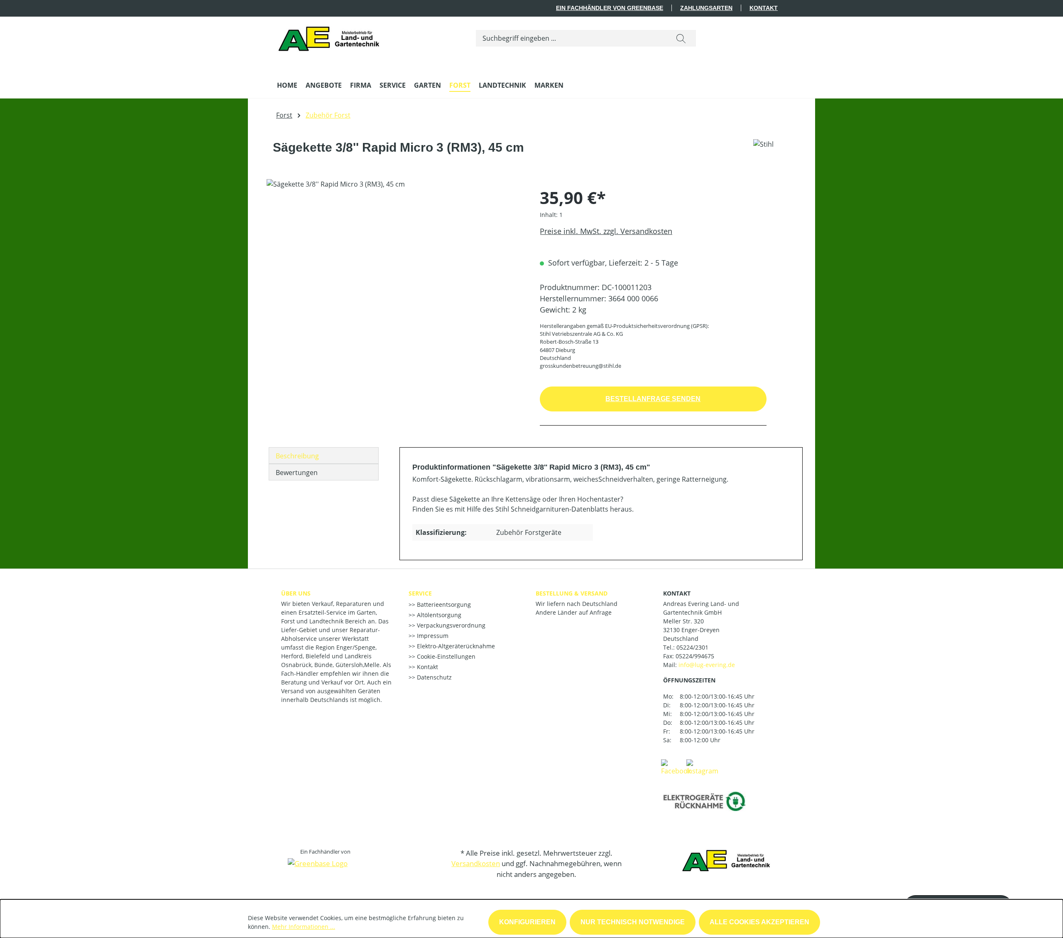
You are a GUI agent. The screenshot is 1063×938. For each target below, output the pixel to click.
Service (420, 593)
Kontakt (763, 8)
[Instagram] (702, 766)
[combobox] (571, 38)
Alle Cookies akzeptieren (759, 922)
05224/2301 (692, 647)
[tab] (324, 455)
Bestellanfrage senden (653, 398)
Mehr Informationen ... (303, 927)
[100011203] (395, 268)
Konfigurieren (527, 922)
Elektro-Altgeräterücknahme (455, 646)
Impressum (431, 636)
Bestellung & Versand (571, 593)
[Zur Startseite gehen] (331, 36)
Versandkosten (475, 863)
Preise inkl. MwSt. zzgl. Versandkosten (606, 231)
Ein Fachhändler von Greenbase (609, 8)
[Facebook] (676, 766)
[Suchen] (681, 38)
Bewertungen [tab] (297, 472)
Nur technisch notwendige (632, 922)
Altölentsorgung (438, 615)
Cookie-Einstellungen (445, 656)
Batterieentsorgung (443, 604)
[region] (395, 268)
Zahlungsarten (706, 8)
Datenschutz (433, 677)
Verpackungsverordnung (450, 625)
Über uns (296, 593)
